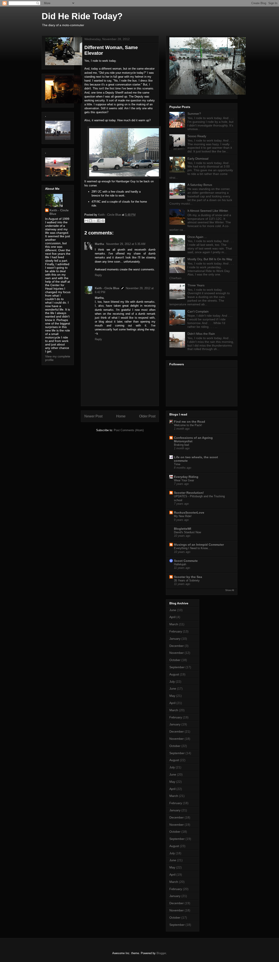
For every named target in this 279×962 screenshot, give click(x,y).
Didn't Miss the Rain (201, 333)
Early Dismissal (197, 158)
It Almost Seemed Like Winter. (208, 210)
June (172, 610)
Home (121, 416)
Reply (98, 275)
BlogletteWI (182, 528)
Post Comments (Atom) (129, 430)
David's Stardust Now (187, 532)
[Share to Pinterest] (103, 221)
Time (177, 464)
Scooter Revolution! (189, 492)
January (174, 638)
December (176, 646)
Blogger (161, 953)
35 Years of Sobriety (187, 580)
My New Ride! (183, 516)
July (172, 681)
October (174, 660)
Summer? (194, 113)
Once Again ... (197, 237)
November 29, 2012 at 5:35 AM (125, 244)
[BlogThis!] (90, 221)
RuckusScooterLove (189, 512)
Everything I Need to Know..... (193, 548)
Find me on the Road (189, 421)
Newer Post (93, 416)
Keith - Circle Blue (107, 288)
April (172, 617)
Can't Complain (198, 311)
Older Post (147, 416)
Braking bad (181, 444)
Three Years (195, 285)
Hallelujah (180, 564)
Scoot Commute (186, 560)
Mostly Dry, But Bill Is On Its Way (209, 259)
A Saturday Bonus (199, 184)
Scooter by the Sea (188, 577)
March (173, 624)
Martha (100, 244)
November (176, 652)
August (174, 674)
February (175, 631)
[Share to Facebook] (99, 221)
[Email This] (86, 221)
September (177, 667)
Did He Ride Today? (82, 16)
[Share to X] (94, 221)
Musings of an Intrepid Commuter (199, 544)
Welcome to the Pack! (188, 425)
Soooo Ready (196, 136)
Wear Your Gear (184, 480)
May (172, 695)
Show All (229, 590)
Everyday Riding (186, 476)
